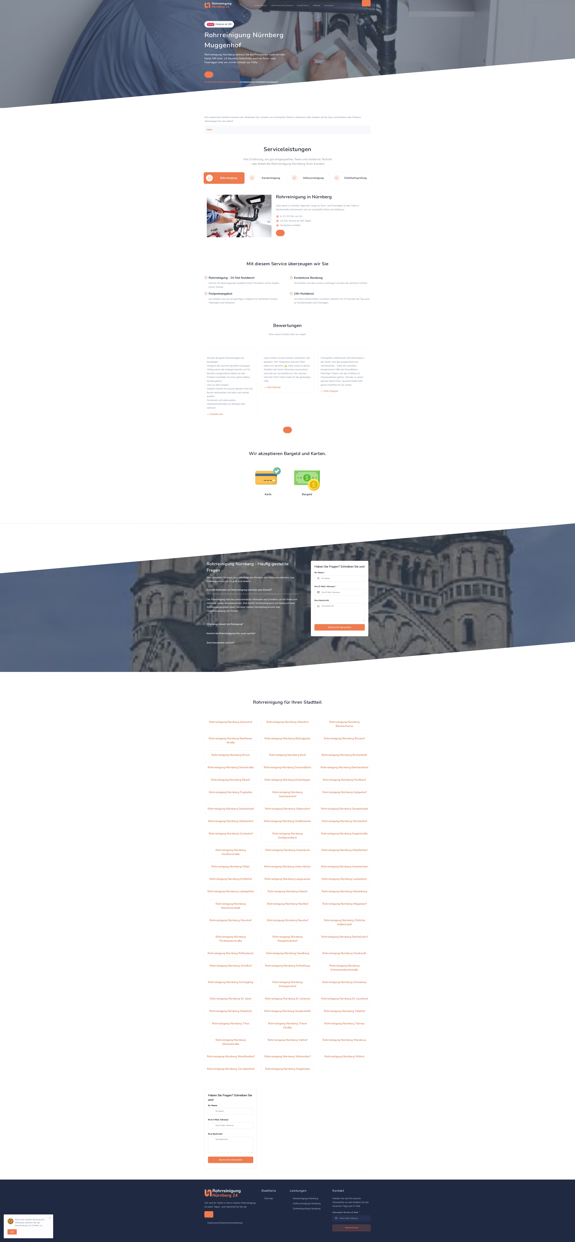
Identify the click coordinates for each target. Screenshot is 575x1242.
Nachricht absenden (230, 1159)
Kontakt (329, 5)
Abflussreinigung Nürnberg (306, 1203)
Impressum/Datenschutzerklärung (224, 1222)
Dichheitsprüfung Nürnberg (306, 1208)
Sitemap (268, 1198)
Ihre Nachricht (321, 600)
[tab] (224, 178)
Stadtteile (303, 5)
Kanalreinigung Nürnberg (305, 1198)
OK (12, 1232)
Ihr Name (319, 572)
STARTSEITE (261, 5)
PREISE (316, 5)
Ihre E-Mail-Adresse (325, 586)
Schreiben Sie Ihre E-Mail (346, 1212)
